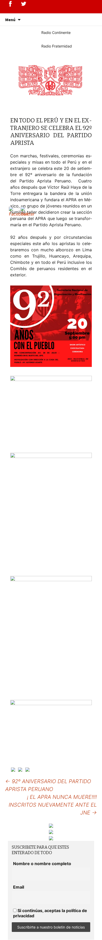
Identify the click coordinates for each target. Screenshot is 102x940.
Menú (10, 19)
